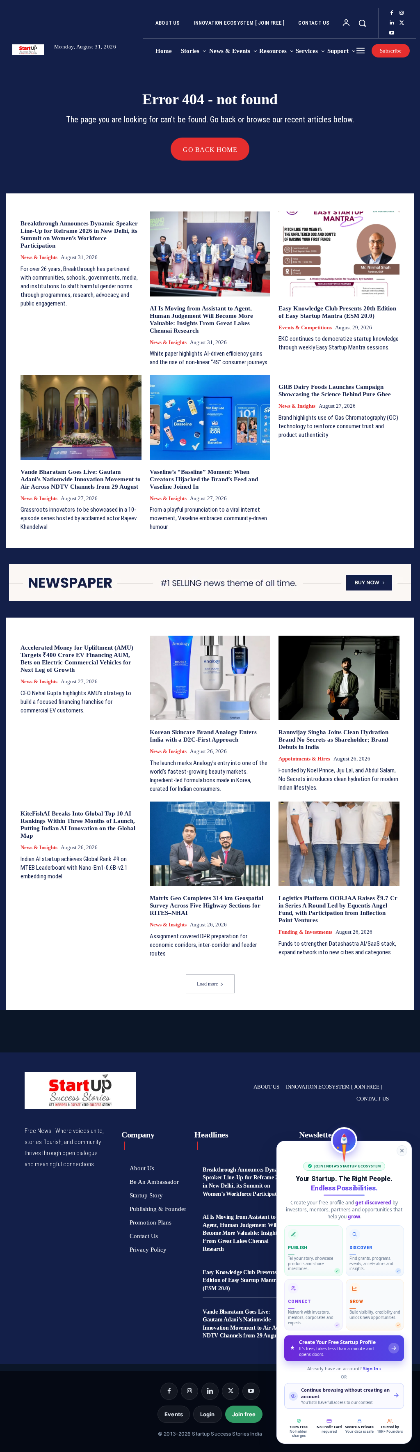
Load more (207, 984)
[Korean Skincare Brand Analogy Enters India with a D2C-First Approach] (210, 678)
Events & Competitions (305, 327)
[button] (362, 23)
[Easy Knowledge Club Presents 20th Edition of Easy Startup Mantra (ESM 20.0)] (338, 253)
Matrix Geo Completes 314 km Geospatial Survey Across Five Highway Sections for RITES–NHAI (206, 905)
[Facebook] (392, 13)
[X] (401, 23)
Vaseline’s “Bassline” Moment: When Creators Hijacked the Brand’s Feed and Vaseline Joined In (204, 479)
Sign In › (372, 1368)
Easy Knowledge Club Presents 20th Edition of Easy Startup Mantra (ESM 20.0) (245, 1280)
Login (207, 1414)
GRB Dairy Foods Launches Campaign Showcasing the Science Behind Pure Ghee (334, 390)
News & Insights (39, 257)
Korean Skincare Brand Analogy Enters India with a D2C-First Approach (203, 736)
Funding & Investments (305, 932)
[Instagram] (401, 13)
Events (173, 1414)
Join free (244, 1414)
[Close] (402, 1150)
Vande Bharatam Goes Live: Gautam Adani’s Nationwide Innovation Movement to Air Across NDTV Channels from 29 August (81, 479)
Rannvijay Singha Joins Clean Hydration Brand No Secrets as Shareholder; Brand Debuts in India (333, 739)
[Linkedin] (392, 23)
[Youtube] (392, 33)
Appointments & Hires (304, 759)
